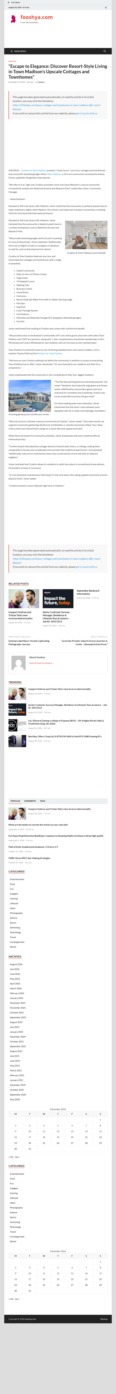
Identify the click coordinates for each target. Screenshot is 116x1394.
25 (44, 1143)
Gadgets (14, 893)
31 (29, 1148)
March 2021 (16, 1070)
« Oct (11, 1156)
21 (86, 1137)
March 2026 (16, 988)
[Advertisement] (59, 38)
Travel (13, 937)
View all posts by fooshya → (41, 663)
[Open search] (105, 51)
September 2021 (18, 1046)
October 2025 (17, 1012)
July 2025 (14, 1027)
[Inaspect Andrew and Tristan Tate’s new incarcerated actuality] (23, 599)
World (13, 946)
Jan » (17, 1156)
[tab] (15, 801)
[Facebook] (106, 7)
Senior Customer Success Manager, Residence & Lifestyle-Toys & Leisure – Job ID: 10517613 (56, 617)
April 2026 (15, 983)
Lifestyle (12, 61)
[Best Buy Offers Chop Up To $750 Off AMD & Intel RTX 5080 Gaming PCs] (17, 736)
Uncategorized (17, 942)
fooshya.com (37, 17)
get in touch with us (86, 113)
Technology (15, 932)
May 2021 (15, 1065)
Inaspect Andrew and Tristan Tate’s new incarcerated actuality (20, 615)
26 (58, 1143)
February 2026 (17, 993)
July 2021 (14, 1056)
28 (86, 1143)
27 (72, 1143)
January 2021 (16, 1080)
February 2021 (17, 1075)
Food (12, 884)
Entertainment (17, 879)
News (12, 908)
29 (100, 1143)
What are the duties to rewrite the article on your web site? (38, 824)
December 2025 (17, 1002)
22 (100, 1137)
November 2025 (18, 1007)
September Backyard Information (88, 592)
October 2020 (17, 1089)
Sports (13, 922)
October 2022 (17, 1041)
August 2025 (16, 1022)
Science (13, 917)
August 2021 (16, 1051)
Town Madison (54, 174)
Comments (30, 801)
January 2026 (16, 998)
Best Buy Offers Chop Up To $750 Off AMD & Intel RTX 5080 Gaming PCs (65, 736)
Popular (15, 801)
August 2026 (16, 964)
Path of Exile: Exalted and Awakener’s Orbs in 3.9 (33, 846)
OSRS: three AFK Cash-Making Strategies (29, 858)
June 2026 (15, 973)
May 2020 (15, 1099)
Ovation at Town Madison (34, 170)
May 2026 (15, 978)
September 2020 (18, 1094)
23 (15, 1143)
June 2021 (15, 1060)
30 (15, 1148)
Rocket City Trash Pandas (49, 353)
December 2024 (17, 1036)
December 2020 (17, 1085)
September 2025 (18, 1017)
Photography (16, 913)
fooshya (41, 82)
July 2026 (14, 969)
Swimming (15, 927)
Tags (42, 801)
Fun (12, 888)
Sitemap (104, 1319)
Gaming (14, 898)
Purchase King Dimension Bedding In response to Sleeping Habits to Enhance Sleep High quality (56, 835)
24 (29, 1143)
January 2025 (16, 1031)
